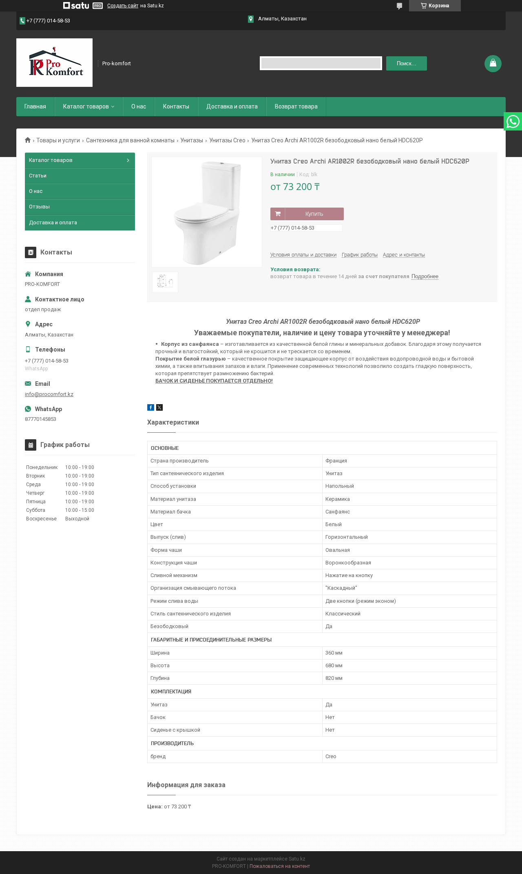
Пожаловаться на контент (280, 866)
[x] (159, 409)
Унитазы (191, 140)
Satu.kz (297, 859)
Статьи (37, 176)
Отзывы (39, 207)
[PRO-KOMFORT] (54, 62)
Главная (35, 106)
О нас (138, 106)
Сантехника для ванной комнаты (130, 140)
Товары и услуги (58, 140)
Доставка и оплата (232, 106)
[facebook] (150, 409)
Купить (314, 213)
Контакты (176, 106)
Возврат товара (296, 106)
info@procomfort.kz (49, 394)
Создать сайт (122, 6)
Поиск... (406, 63)
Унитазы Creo (227, 140)
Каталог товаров (86, 106)
